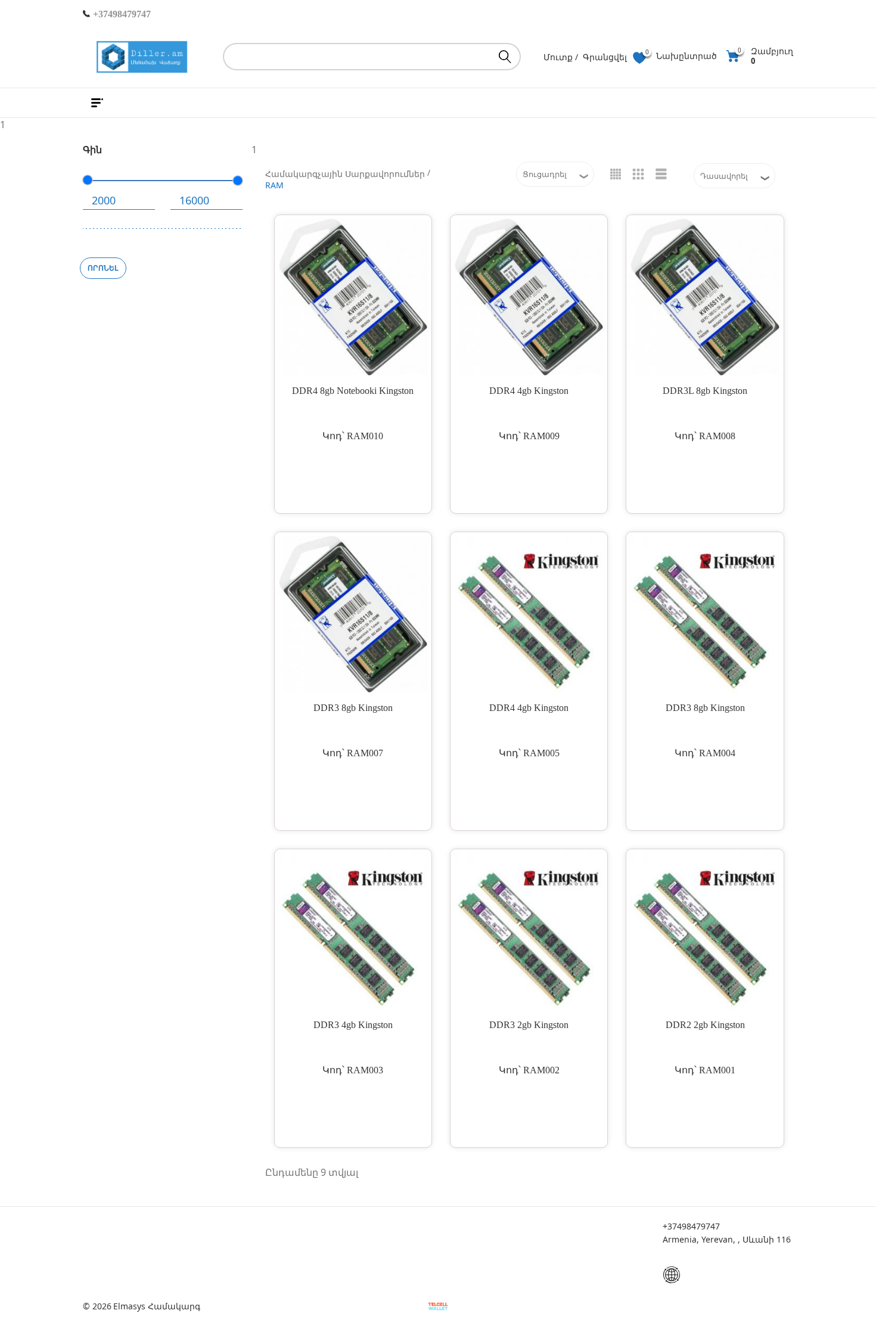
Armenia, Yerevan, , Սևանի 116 (727, 1239)
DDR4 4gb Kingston (529, 391)
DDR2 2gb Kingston (705, 1025)
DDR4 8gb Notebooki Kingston (353, 391)
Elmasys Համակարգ (156, 1306)
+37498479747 (121, 14)
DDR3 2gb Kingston (529, 1025)
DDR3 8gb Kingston (353, 708)
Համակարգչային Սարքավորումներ (345, 173)
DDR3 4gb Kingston (353, 1025)
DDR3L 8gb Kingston (705, 391)
